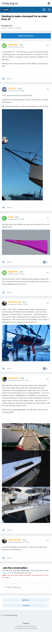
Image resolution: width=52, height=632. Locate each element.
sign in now (6, 573)
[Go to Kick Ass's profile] (4, 89)
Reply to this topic (26, 36)
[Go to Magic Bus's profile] (4, 45)
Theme (25, 623)
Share (26, 600)
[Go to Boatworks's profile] (4, 379)
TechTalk (17, 28)
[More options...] (47, 45)
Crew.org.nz (10, 3)
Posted (16, 47)
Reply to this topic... (14, 587)
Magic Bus (8, 26)
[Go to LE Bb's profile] (4, 218)
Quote (9, 79)
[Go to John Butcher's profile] (4, 303)
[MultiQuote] (3, 78)
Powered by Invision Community (26, 628)
